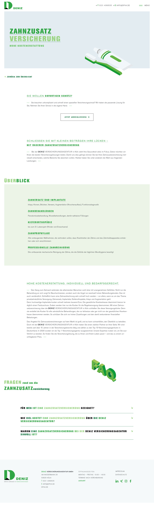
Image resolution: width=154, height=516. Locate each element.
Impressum (120, 471)
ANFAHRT (81, 481)
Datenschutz (121, 475)
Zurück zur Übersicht (19, 77)
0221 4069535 (105, 5)
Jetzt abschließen (76, 117)
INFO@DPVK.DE (122, 5)
